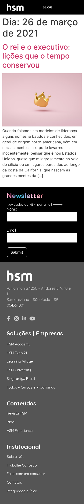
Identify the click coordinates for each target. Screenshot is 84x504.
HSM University (19, 370)
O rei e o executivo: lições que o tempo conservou (36, 56)
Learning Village (20, 361)
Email (11, 230)
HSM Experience (20, 430)
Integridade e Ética (22, 491)
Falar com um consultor (26, 473)
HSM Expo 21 (17, 353)
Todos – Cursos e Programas (31, 387)
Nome (12, 209)
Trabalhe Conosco (22, 465)
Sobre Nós (15, 456)
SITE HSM (69, 7)
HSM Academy (18, 344)
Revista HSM (17, 413)
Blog (47, 7)
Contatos (14, 482)
